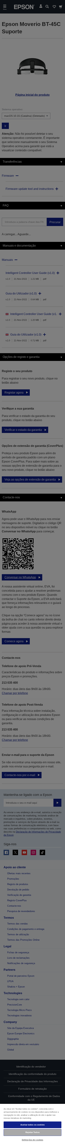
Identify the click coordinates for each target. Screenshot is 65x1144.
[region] (32, 1123)
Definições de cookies (32, 1140)
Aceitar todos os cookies (32, 1125)
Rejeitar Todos (32, 1132)
